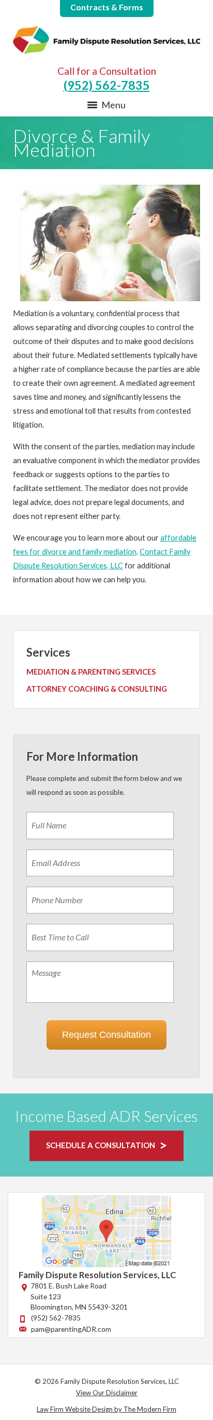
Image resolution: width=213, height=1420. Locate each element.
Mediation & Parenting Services (91, 671)
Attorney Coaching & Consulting (96, 688)
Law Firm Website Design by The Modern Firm (106, 1409)
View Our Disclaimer (107, 1393)
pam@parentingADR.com (71, 1329)
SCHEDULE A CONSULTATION (100, 1145)
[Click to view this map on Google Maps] (106, 1264)
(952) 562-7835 (107, 85)
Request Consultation (106, 1035)
